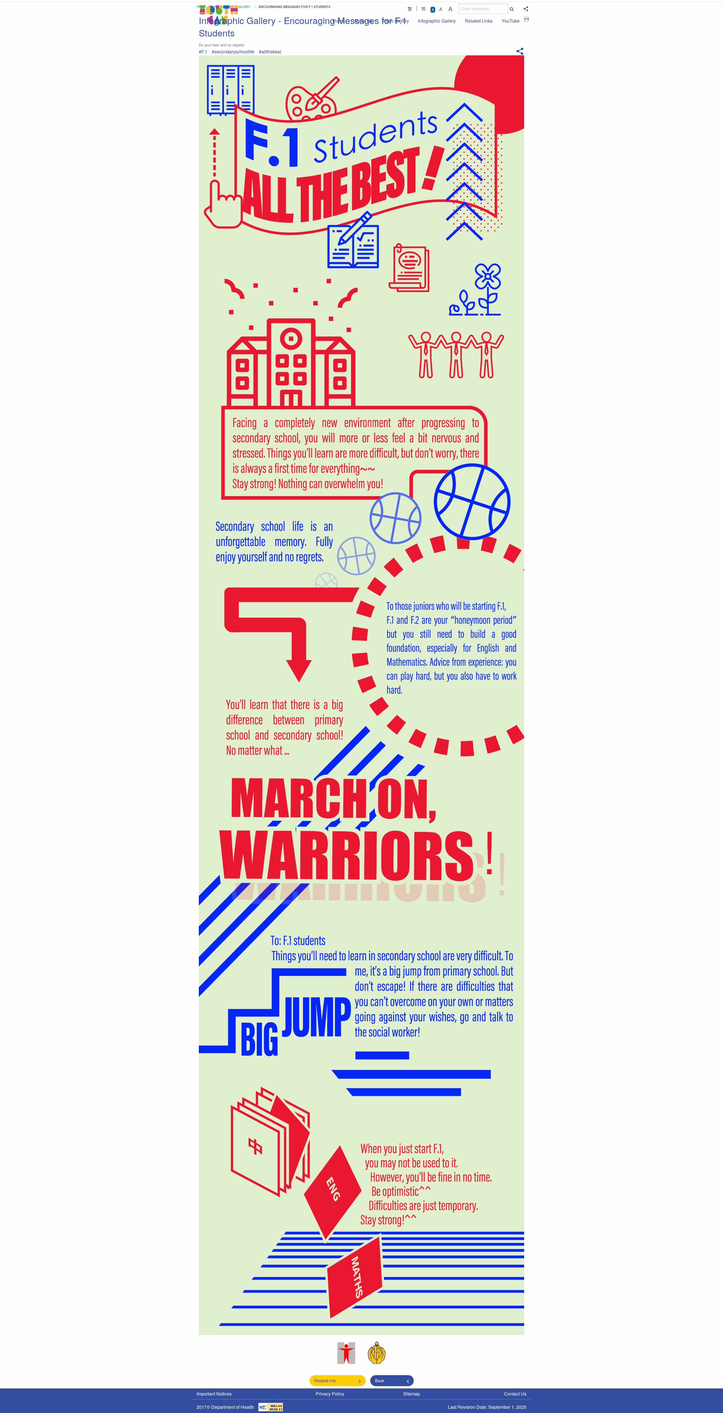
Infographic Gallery (437, 21)
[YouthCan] (218, 15)
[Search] (511, 9)
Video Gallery (395, 21)
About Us (363, 21)
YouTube (511, 21)
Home (339, 21)
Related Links (479, 21)
